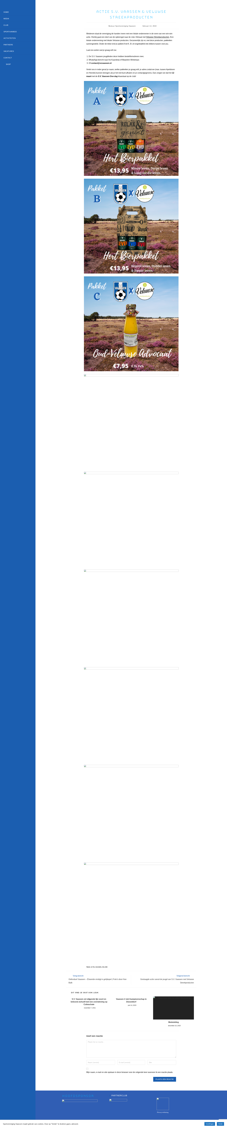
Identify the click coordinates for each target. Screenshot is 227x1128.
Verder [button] (220, 1124)
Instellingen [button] (210, 1124)
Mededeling (173, 1022)
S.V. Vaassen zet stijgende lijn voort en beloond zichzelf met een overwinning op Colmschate (89, 1001)
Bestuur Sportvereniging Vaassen (122, 26)
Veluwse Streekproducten (157, 37)
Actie (93, 967)
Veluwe (104, 967)
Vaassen (98, 967)
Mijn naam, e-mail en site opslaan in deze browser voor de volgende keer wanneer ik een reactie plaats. (129, 1072)
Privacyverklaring (162, 1112)
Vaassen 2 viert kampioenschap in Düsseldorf (131, 1000)
